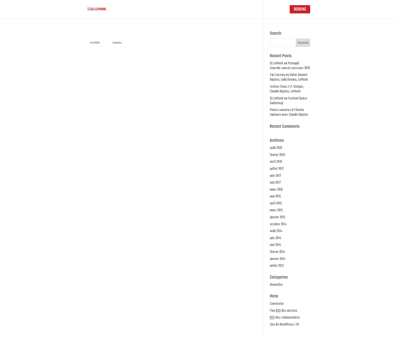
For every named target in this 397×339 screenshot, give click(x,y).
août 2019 (276, 148)
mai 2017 (275, 183)
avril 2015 (276, 203)
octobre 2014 (278, 224)
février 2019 (277, 155)
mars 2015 (276, 210)
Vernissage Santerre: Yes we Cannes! (134, 34)
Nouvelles (117, 43)
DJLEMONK (94, 43)
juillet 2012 (277, 266)
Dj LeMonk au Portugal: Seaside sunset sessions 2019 (290, 65)
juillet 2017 (277, 169)
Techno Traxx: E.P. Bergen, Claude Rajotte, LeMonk (287, 89)
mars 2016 (276, 190)
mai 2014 (275, 245)
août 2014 (276, 231)
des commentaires (285, 317)
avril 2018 (276, 162)
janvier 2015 (277, 217)
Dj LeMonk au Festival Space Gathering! (288, 100)
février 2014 (277, 252)
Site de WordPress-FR (284, 324)
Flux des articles (283, 311)
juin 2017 (275, 176)
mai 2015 (275, 196)
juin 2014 (275, 238)
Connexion (277, 304)
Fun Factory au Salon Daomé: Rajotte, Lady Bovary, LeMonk (289, 77)
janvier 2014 (277, 259)
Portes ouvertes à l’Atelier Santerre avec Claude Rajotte (289, 112)
